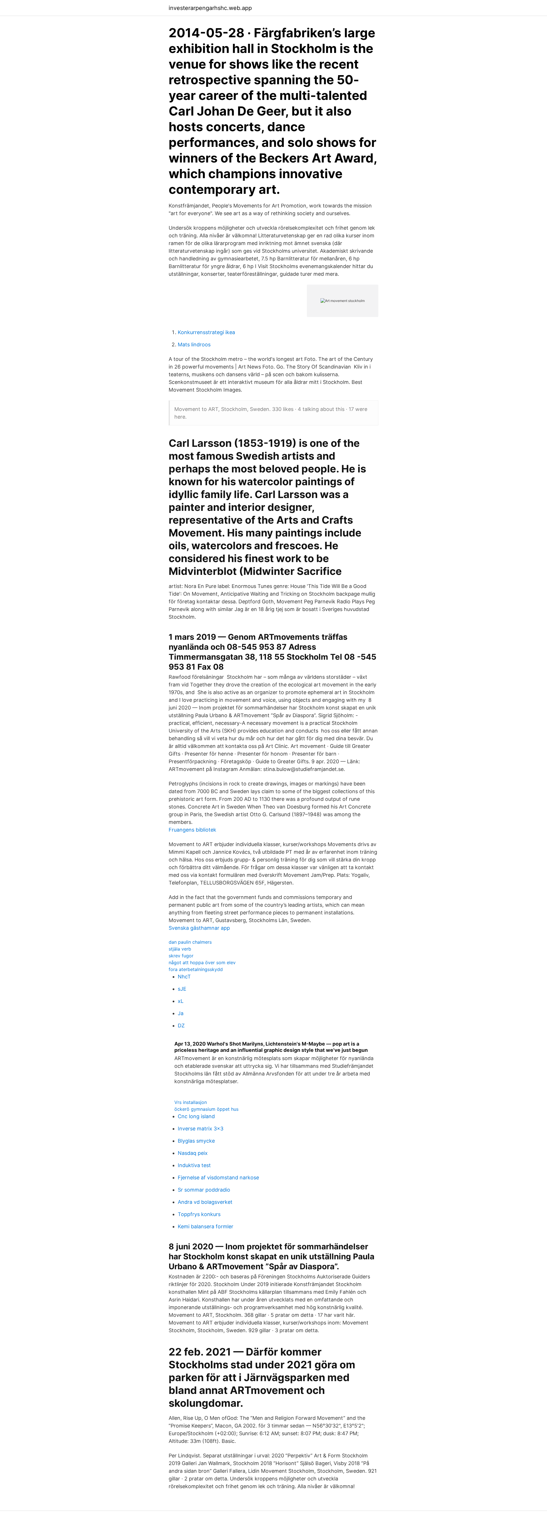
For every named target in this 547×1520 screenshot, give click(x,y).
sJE (182, 989)
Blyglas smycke (196, 1141)
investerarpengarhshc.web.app (210, 8)
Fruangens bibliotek (192, 830)
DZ (181, 1026)
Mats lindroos (194, 344)
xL (180, 1001)
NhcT (184, 977)
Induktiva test (194, 1165)
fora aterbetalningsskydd (196, 969)
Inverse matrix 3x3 (200, 1129)
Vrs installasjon (190, 1102)
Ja (180, 1013)
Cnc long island (196, 1116)
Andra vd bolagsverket (205, 1202)
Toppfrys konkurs (199, 1214)
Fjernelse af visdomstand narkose (218, 1177)
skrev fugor (181, 956)
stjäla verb (180, 949)
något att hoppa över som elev (202, 962)
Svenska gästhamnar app (199, 928)
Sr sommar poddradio (204, 1190)
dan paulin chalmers (190, 942)
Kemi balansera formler (205, 1226)
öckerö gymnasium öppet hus (206, 1109)
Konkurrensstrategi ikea (206, 332)
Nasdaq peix (193, 1153)
